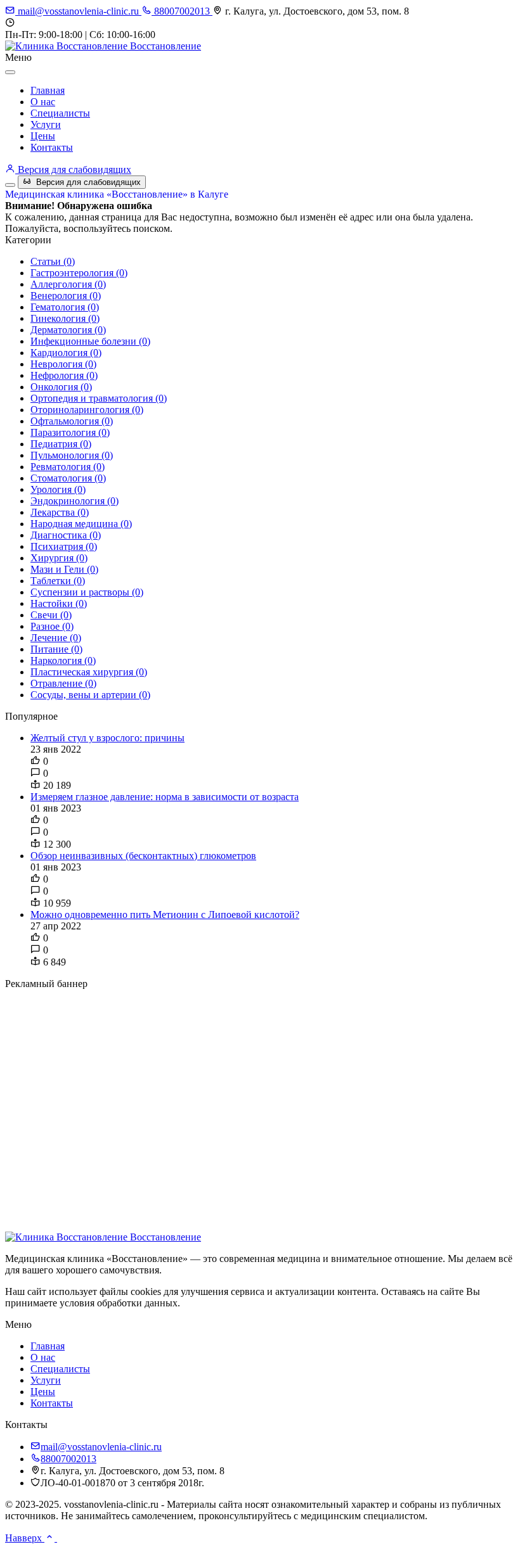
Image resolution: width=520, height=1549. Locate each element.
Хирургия (59, 557)
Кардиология (65, 352)
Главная (47, 90)
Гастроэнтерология (78, 272)
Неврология (63, 364)
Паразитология (70, 432)
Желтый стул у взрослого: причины (107, 737)
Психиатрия (63, 546)
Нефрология (64, 375)
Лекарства (59, 512)
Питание (56, 649)
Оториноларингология (86, 409)
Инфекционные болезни (90, 341)
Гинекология (65, 318)
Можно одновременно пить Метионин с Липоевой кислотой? (164, 914)
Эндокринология (74, 500)
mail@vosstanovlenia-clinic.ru (78, 11)
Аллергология (68, 284)
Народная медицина (81, 523)
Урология (58, 489)
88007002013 (182, 11)
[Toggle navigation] (10, 185)
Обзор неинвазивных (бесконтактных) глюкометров (143, 855)
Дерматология (68, 329)
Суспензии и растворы (86, 592)
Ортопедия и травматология (98, 398)
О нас (42, 101)
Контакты (51, 147)
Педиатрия (60, 443)
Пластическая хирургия (88, 671)
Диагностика (65, 535)
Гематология (64, 307)
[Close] (10, 72)
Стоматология (68, 478)
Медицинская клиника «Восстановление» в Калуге (116, 194)
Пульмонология (71, 455)
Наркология (63, 660)
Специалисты (60, 113)
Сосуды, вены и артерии (90, 694)
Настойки (58, 603)
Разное (52, 626)
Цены (42, 136)
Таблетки (57, 580)
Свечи (51, 614)
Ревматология (67, 466)
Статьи (52, 261)
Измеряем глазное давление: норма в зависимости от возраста (164, 796)
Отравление (63, 683)
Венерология (65, 295)
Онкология (61, 386)
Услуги (45, 124)
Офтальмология (71, 421)
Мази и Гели (64, 569)
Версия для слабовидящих (73, 169)
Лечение (55, 637)
